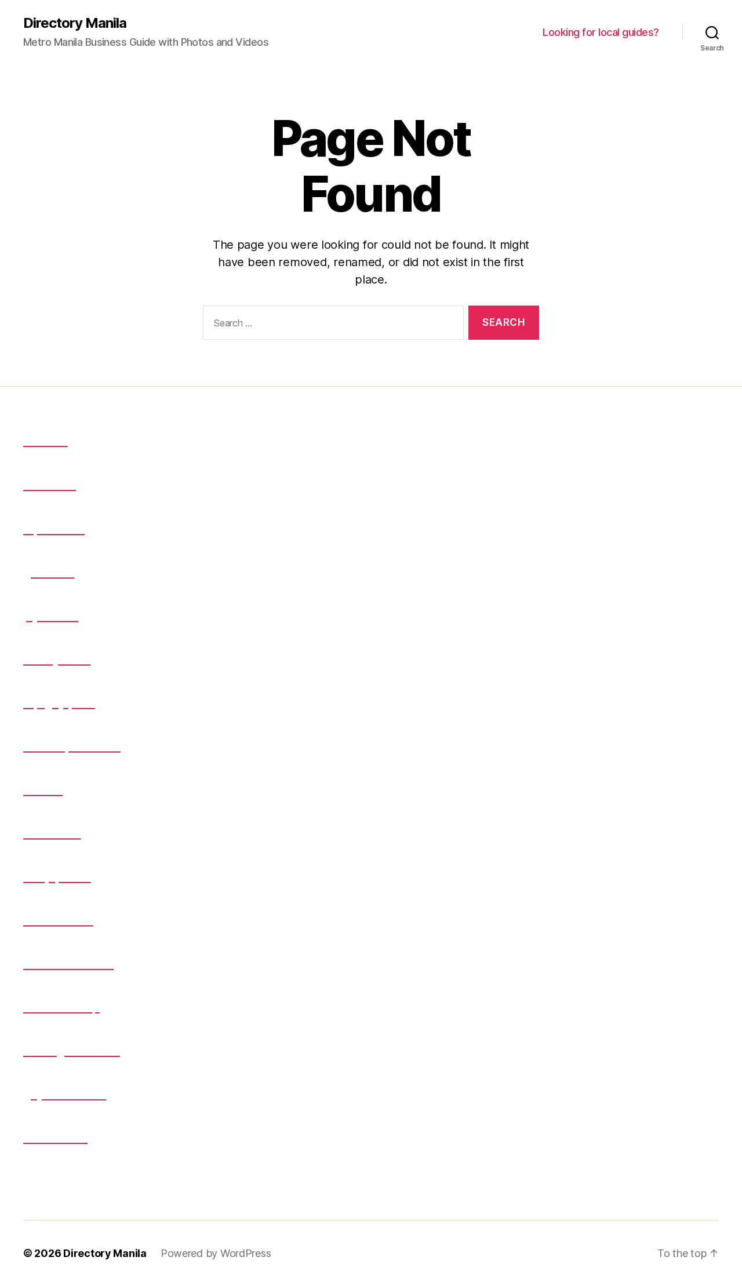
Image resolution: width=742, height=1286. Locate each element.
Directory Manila (74, 23)
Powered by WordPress (216, 1253)
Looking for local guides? (601, 32)
